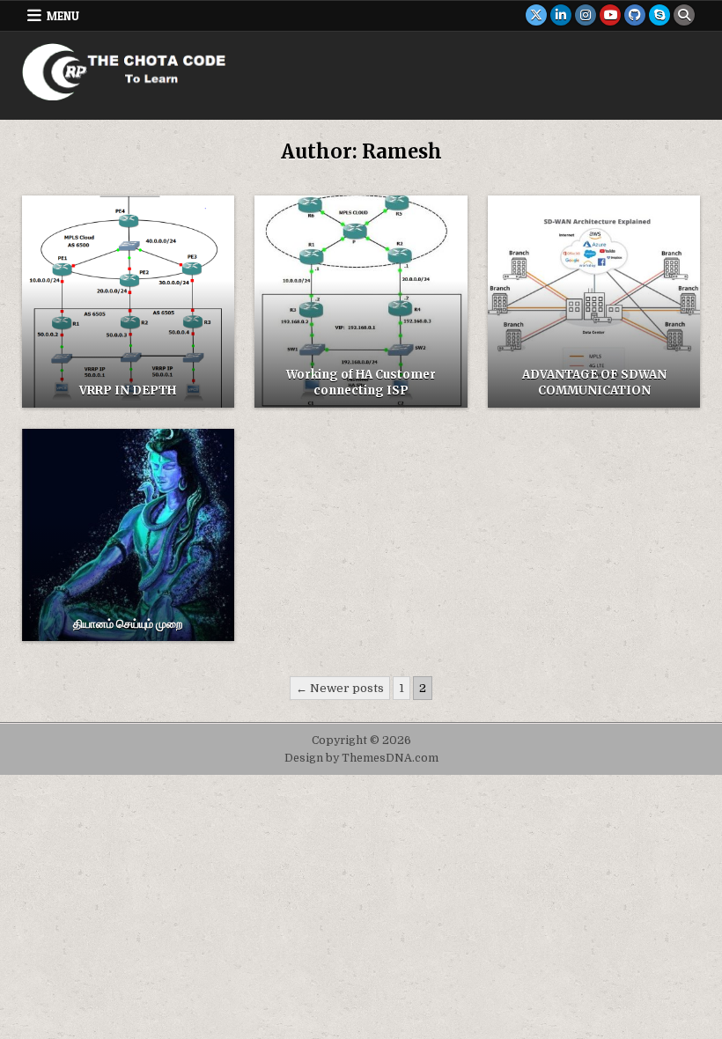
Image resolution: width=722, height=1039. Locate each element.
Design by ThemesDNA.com (361, 758)
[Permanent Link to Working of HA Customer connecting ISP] (360, 301)
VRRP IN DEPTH (127, 390)
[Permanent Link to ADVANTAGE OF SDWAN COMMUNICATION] (594, 301)
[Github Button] (634, 15)
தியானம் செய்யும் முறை (127, 623)
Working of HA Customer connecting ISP (361, 382)
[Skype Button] (659, 15)
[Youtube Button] (610, 15)
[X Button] (536, 15)
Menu (63, 16)
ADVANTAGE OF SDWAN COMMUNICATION (594, 382)
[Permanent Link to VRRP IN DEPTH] (128, 301)
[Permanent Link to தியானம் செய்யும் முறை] (128, 535)
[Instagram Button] (585, 15)
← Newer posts (340, 688)
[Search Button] (684, 15)
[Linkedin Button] (560, 15)
